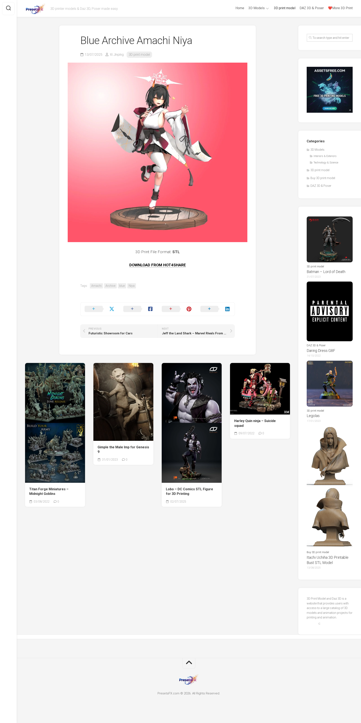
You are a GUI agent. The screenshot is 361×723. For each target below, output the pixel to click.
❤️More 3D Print (340, 8)
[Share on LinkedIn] (215, 309)
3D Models (256, 8)
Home (239, 8)
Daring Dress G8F (321, 350)
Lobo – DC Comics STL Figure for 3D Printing (189, 491)
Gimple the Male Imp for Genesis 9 (123, 449)
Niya (132, 285)
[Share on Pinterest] (177, 309)
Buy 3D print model (322, 178)
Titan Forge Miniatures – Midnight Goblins (49, 491)
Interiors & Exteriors (325, 156)
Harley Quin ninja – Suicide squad (255, 423)
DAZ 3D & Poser (312, 8)
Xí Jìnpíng (117, 55)
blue (122, 285)
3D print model (284, 8)
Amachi (96, 285)
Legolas (313, 415)
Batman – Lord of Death (326, 271)
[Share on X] (99, 309)
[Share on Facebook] (138, 309)
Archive (110, 285)
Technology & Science (326, 162)
